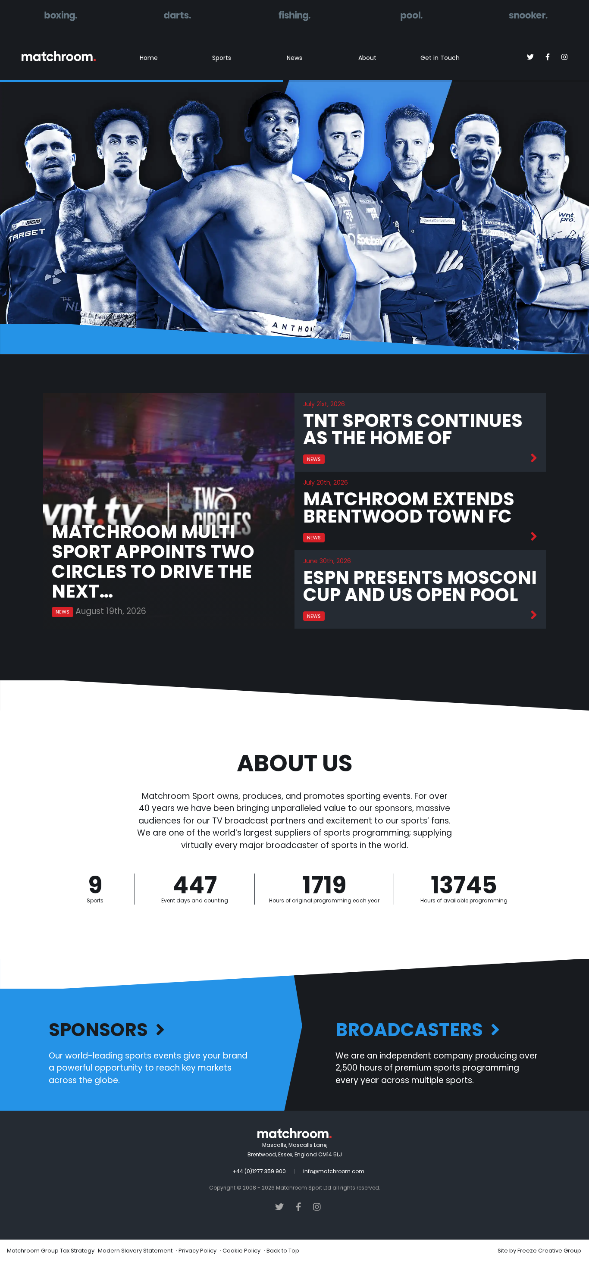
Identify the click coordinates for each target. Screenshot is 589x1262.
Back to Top (282, 1250)
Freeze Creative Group (549, 1250)
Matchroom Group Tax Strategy (50, 1250)
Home (149, 57)
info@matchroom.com (333, 1171)
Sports (221, 57)
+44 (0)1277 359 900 (259, 1171)
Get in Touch (440, 57)
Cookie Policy (241, 1250)
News (294, 57)
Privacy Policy (197, 1250)
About (367, 57)
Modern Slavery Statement (135, 1250)
